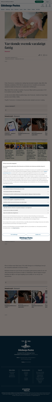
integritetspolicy (15, 228)
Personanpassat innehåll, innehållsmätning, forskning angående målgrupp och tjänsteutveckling (21, 194)
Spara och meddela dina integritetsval (10, 212)
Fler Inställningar (14, 234)
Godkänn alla (38, 234)
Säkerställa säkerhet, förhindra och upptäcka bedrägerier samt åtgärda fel (17, 207)
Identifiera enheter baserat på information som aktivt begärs (15, 202)
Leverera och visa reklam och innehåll (10, 210)
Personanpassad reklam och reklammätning (11, 191)
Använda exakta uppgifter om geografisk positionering (13, 199)
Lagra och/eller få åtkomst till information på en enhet (13, 188)
